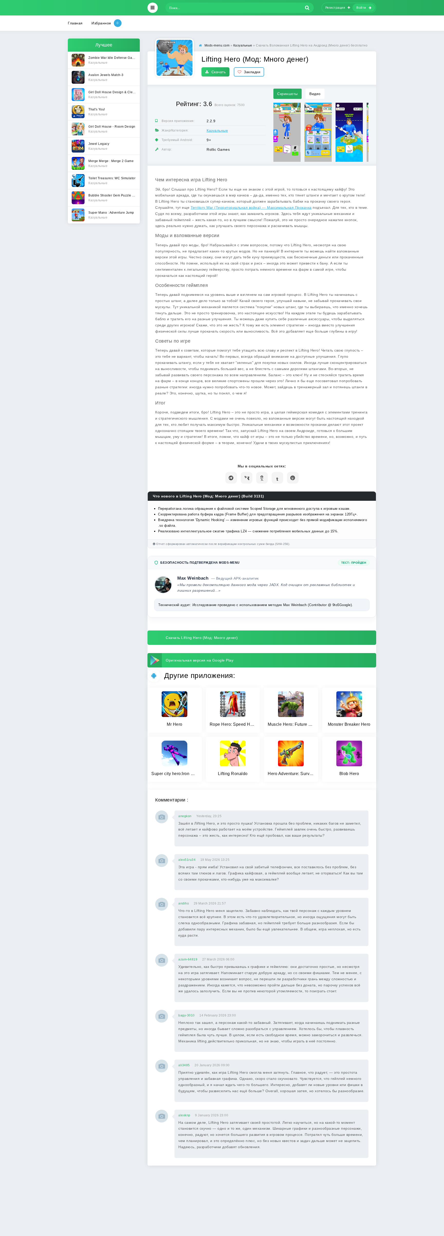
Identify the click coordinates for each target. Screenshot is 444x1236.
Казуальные (217, 130)
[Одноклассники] (262, 478)
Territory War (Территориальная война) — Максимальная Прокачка (251, 207)
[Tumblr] (277, 478)
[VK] (246, 478)
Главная (75, 23)
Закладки (252, 72)
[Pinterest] (293, 478)
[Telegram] (231, 478)
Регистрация (335, 8)
